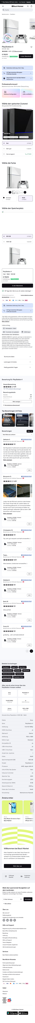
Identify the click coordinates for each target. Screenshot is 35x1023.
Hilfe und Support (7, 940)
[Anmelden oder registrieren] (27, 6)
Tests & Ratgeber (7, 942)
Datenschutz (6, 969)
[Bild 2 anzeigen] (17, 192)
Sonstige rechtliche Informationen (11, 974)
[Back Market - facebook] (11, 920)
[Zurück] (10, 192)
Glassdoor (5, 991)
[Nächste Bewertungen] (31, 651)
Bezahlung (5, 933)
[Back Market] (17, 6)
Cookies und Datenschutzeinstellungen (13, 972)
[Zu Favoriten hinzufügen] (31, 47)
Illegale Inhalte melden (8, 979)
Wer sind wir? (6, 913)
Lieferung (5, 935)
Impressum (6, 976)
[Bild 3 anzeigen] (21, 192)
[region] (17, 93)
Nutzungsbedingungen (9, 963)
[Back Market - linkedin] (7, 920)
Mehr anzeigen (7, 460)
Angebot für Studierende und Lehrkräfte (13, 917)
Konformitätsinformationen (27, 295)
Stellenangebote (7, 915)
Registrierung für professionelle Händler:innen (14, 928)
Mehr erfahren (5, 321)
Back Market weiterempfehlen (10, 955)
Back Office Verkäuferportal (10, 931)
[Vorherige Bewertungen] (27, 651)
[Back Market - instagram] (4, 920)
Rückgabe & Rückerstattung (10, 938)
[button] (8, 38)
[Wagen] (31, 6)
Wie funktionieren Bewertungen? (12, 405)
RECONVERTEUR (5, 297)
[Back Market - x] (14, 920)
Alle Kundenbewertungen (9, 947)
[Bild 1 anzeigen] (13, 192)
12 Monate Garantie (7, 967)
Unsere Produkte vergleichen (10, 944)
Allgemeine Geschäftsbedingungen (12, 965)
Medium (5, 993)
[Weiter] (25, 192)
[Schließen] (33, 2)
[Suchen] (3, 10)
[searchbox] (18, 10)
